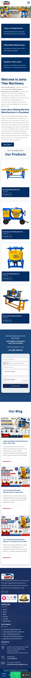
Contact (5, 616)
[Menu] (28, 2)
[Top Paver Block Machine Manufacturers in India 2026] (15, 476)
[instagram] (6, 591)
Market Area (7, 621)
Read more (6, 461)
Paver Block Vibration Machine (12, 639)
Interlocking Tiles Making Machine (13, 632)
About (5, 612)
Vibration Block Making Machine (13, 636)
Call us (27, 675)
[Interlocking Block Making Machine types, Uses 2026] (15, 427)
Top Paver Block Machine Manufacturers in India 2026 (13, 491)
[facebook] (2, 591)
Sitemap (5, 619)
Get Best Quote (15, 386)
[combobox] (6, 363)
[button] (2, 12)
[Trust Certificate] (24, 598)
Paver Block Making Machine (12, 629)
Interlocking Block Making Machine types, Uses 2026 (15, 442)
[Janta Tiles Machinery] (5, 3)
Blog (4, 614)
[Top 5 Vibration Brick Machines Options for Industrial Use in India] (15, 526)
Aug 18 (6, 484)
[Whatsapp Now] (23, 675)
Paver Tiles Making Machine (11, 634)
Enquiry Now (4, 675)
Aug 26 (6, 435)
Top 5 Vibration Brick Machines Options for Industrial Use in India (15, 540)
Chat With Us (17, 675)
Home (5, 610)
